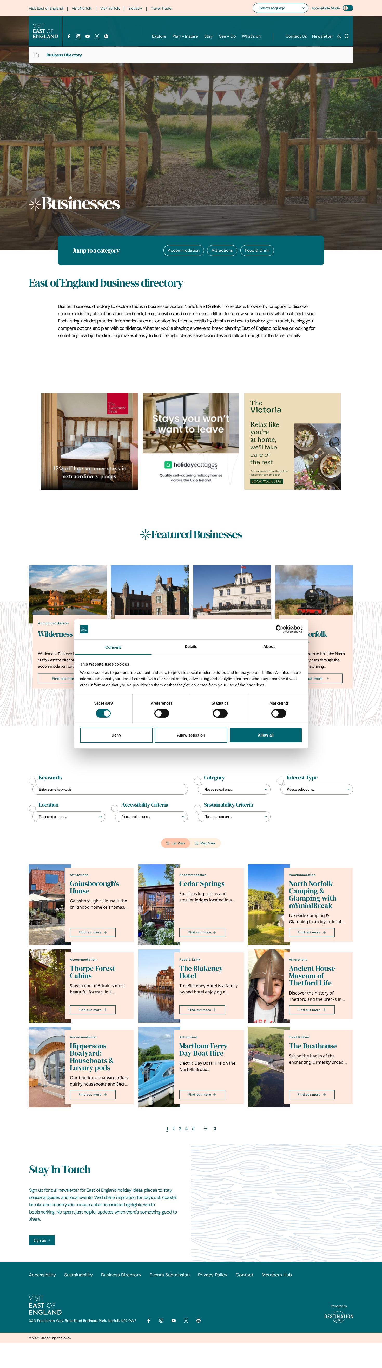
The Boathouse (313, 1046)
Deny (116, 735)
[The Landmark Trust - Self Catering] (89, 441)
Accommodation (184, 250)
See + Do (227, 36)
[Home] (36, 54)
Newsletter (322, 36)
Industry (135, 8)
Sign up (40, 1240)
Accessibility (42, 1275)
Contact (244, 1275)
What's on (251, 36)
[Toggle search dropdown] (347, 36)
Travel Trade (161, 8)
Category (214, 777)
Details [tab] (191, 646)
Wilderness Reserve (68, 633)
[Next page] (205, 1128)
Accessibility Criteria (144, 805)
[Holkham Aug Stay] (292, 441)
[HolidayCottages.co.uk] (191, 441)
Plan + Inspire (185, 36)
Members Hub (277, 1275)
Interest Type (302, 777)
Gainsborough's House (94, 887)
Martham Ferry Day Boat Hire (203, 1049)
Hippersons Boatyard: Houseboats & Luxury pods (92, 1057)
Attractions (222, 250)
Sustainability (78, 1275)
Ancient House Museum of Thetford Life (312, 975)
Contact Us (296, 36)
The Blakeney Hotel (201, 972)
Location (48, 805)
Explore (159, 36)
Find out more (64, 678)
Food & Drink (257, 250)
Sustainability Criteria (228, 805)
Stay (208, 36)
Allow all (266, 735)
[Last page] (215, 1128)
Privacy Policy (212, 1275)
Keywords (50, 777)
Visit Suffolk (110, 8)
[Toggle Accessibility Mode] (348, 8)
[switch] (161, 713)
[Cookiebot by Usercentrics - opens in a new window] (279, 629)
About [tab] (269, 646)
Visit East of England (46, 8)
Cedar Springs (202, 883)
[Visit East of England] (45, 31)
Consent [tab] (113, 647)
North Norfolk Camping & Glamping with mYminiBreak (312, 894)
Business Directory (121, 1275)
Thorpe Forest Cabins (92, 972)
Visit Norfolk (82, 8)
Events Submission (170, 1275)
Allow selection (191, 735)
